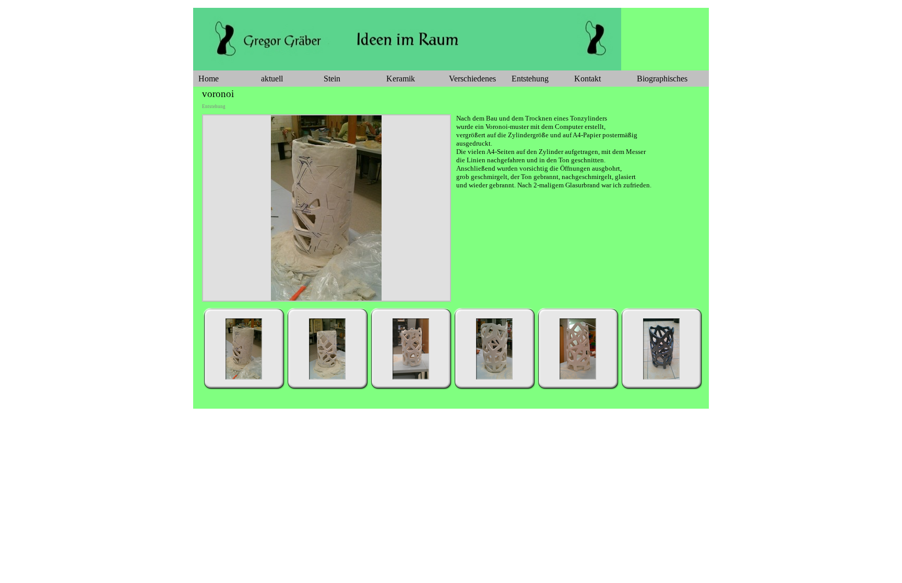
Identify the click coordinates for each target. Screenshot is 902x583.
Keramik (400, 78)
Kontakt (587, 78)
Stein (332, 78)
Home (208, 78)
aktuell (272, 78)
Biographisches (662, 78)
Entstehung (530, 78)
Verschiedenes (472, 78)
